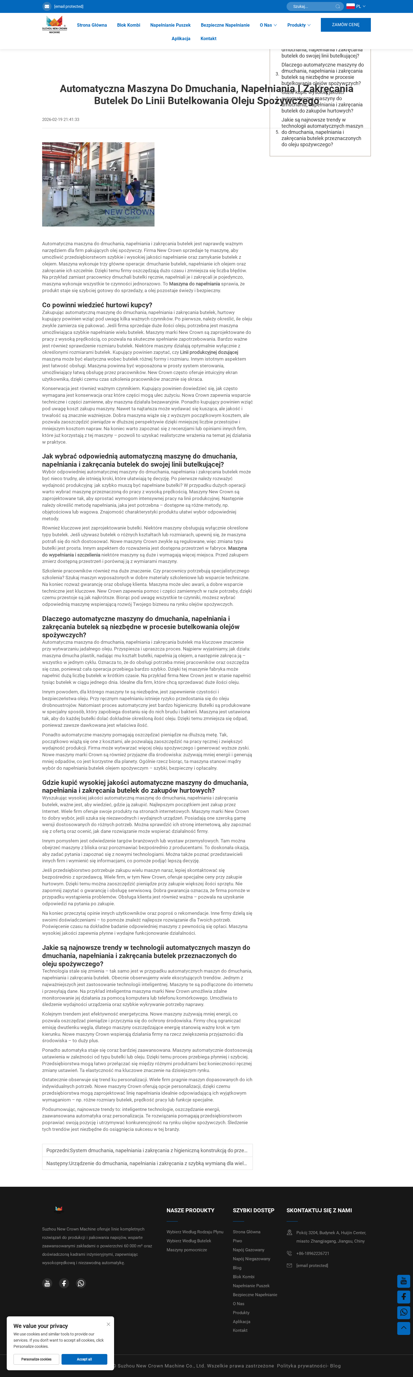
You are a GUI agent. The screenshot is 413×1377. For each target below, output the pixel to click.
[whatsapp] (81, 1283)
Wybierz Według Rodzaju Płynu (195, 1231)
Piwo (237, 1240)
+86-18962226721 (312, 1253)
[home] (54, 25)
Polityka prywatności (302, 1366)
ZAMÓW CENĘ (346, 24)
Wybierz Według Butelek (189, 1240)
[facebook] (64, 1283)
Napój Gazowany (248, 1249)
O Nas (266, 25)
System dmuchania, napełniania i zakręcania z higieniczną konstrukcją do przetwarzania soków (176, 1150)
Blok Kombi (128, 25)
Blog (237, 1267)
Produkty (296, 25)
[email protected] (68, 6)
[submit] (338, 6)
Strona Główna (92, 25)
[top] (403, 1328)
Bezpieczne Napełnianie (225, 25)
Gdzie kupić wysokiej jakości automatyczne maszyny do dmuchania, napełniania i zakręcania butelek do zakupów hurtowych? (322, 101)
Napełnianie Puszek (170, 25)
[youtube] (47, 1283)
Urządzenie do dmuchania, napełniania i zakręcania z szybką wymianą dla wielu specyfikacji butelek (180, 1163)
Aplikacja (181, 38)
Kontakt (208, 38)
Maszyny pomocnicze (187, 1249)
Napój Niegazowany (251, 1258)
